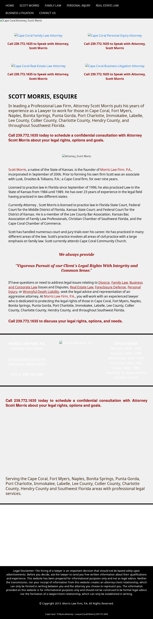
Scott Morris (27, 508)
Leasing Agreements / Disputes (99, 531)
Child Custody (105, 508)
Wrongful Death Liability (41, 292)
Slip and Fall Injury (107, 523)
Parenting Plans (88, 512)
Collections (61, 527)
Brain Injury (73, 519)
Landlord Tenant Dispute (39, 531)
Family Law (119, 282)
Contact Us (44, 508)
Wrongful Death (132, 523)
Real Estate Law (81, 287)
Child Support (125, 508)
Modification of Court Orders (96, 516)
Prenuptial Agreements (115, 512)
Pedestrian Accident (81, 523)
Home (13, 508)
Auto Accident (54, 519)
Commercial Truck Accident (101, 519)
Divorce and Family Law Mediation (54, 516)
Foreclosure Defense (110, 287)
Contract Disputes (82, 527)
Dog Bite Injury (28, 523)
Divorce (104, 282)
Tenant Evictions (67, 531)
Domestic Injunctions (62, 512)
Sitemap (127, 531)
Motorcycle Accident (53, 523)
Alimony (89, 508)
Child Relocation (36, 512)
